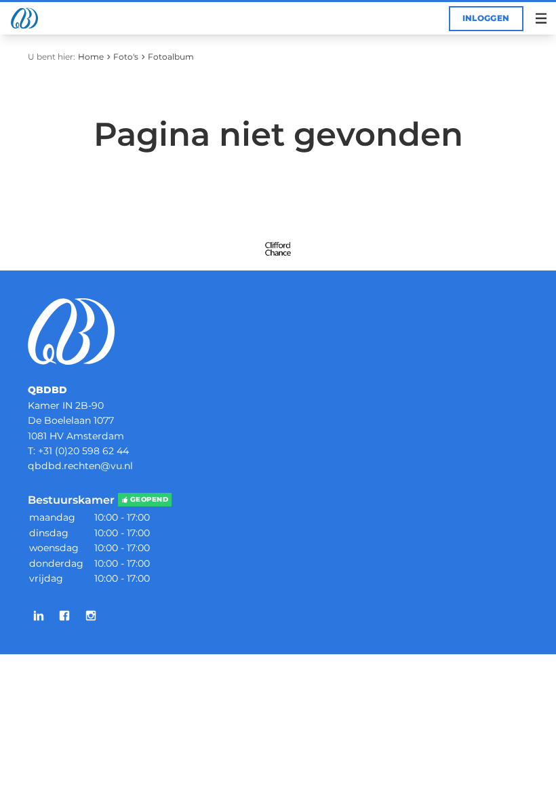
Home (91, 57)
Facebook (64, 615)
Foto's (125, 57)
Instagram (91, 615)
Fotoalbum (171, 57)
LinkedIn (38, 615)
